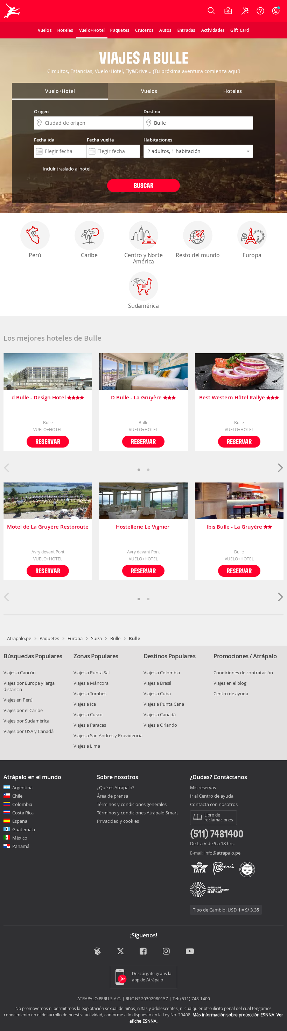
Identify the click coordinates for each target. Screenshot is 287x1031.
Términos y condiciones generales (132, 804)
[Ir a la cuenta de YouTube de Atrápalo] (190, 951)
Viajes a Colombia (162, 672)
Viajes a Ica (85, 704)
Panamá (20, 846)
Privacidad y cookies (118, 821)
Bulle (115, 638)
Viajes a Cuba (157, 693)
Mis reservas (203, 788)
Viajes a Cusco (88, 714)
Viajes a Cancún (20, 672)
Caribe (89, 255)
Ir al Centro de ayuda (211, 796)
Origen (41, 111)
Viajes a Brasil (157, 683)
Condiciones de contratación (243, 672)
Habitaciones (158, 140)
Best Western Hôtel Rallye (232, 397)
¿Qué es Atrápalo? (115, 787)
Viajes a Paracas (90, 725)
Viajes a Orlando (160, 725)
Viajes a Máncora (91, 683)
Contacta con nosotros (214, 804)
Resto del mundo (198, 255)
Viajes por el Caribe (23, 710)
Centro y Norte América (143, 258)
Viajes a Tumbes (90, 693)
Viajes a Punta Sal (92, 672)
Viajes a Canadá (160, 714)
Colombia (22, 804)
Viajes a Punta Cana (164, 704)
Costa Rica (23, 812)
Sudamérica (143, 306)
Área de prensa (112, 796)
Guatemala (23, 829)
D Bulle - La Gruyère (137, 397)
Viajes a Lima (87, 746)
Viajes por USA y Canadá (29, 731)
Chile (17, 796)
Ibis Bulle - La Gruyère (235, 527)
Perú (35, 255)
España (19, 821)
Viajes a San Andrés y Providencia (108, 735)
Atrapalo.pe (19, 638)
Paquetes (49, 638)
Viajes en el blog (230, 683)
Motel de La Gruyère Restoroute (48, 527)
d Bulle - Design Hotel (39, 397)
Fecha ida (44, 140)
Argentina (22, 787)
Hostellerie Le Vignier (143, 527)
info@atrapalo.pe (222, 853)
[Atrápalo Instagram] (167, 951)
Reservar (47, 441)
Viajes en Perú (18, 700)
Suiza (96, 638)
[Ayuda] (260, 11)
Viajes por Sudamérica (26, 721)
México (19, 838)
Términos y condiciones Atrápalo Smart (137, 812)
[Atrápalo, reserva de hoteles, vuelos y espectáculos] (12, 11)
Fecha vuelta (100, 140)
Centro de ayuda (231, 693)
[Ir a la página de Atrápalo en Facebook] (144, 951)
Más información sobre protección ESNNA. (233, 1014)
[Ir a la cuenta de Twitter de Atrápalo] (121, 951)
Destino (152, 111)
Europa (252, 255)
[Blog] (97, 950)
